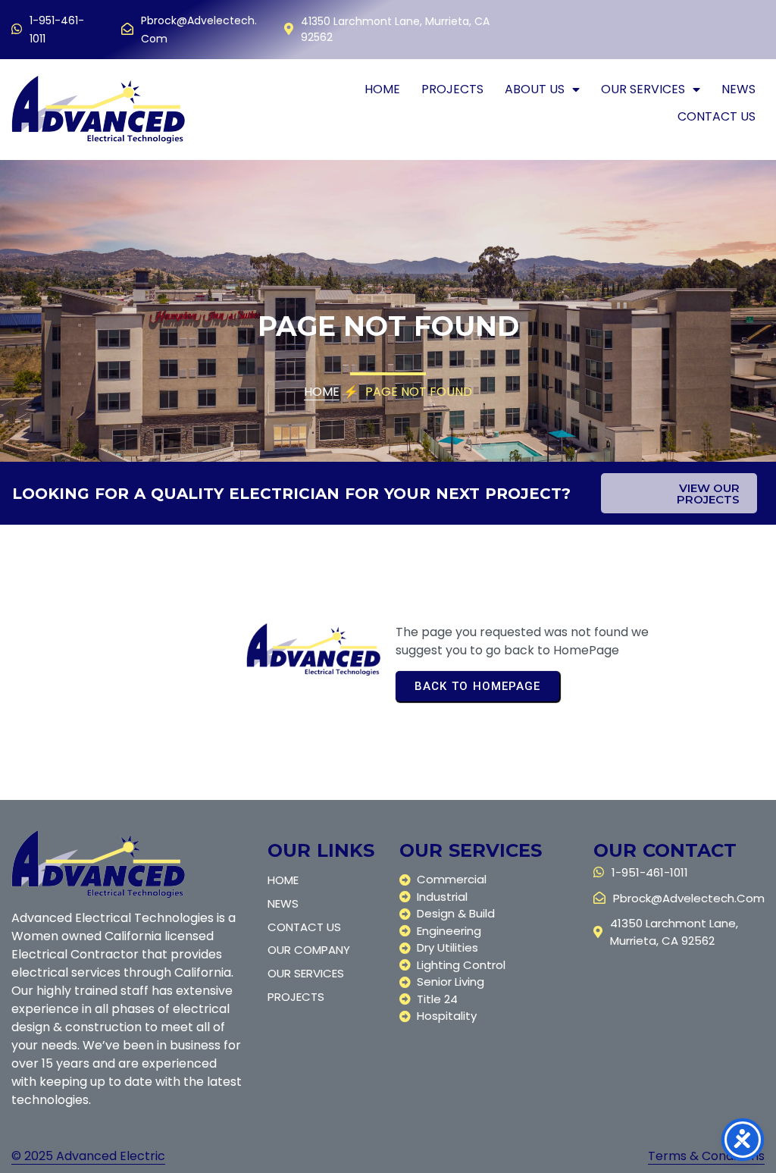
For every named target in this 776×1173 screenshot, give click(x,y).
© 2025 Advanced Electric (88, 1156)
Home (322, 391)
